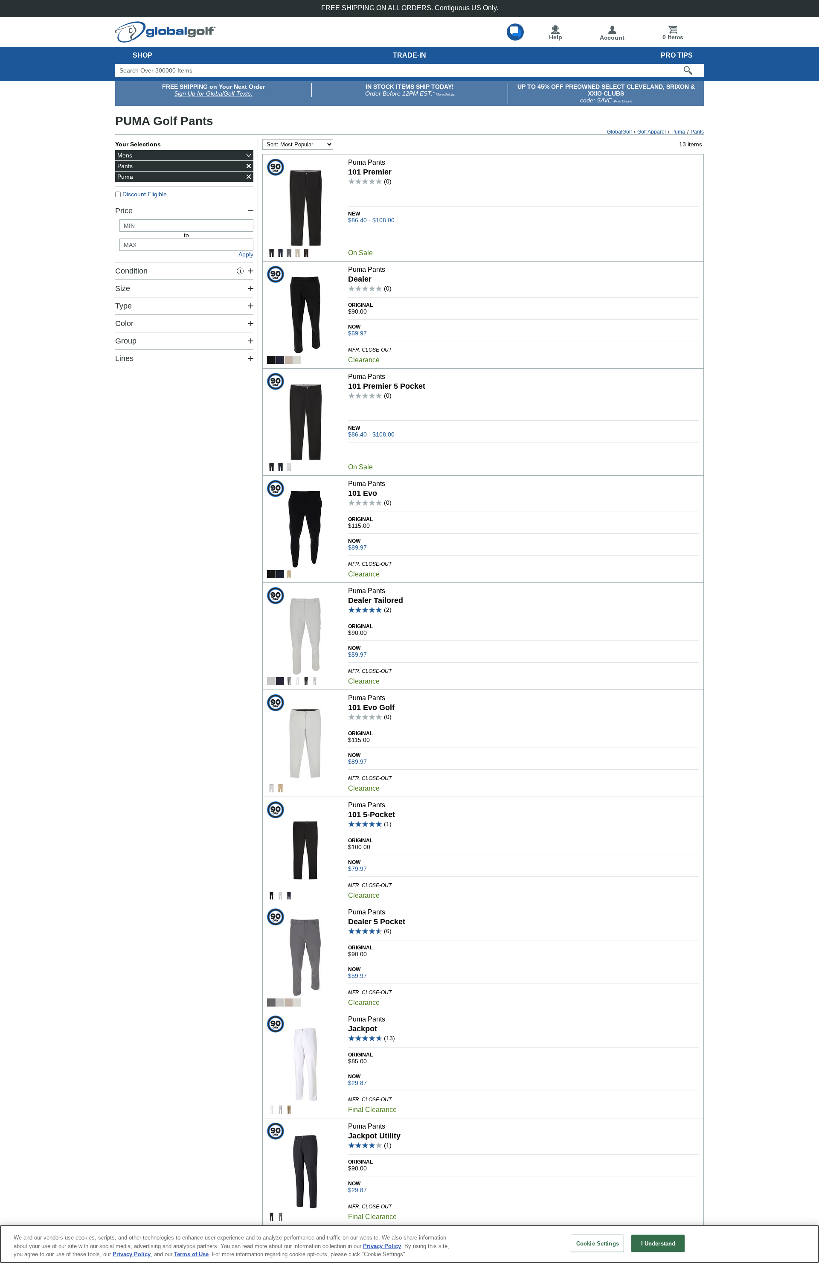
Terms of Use (191, 1254)
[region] (409, 1244)
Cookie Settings (597, 1243)
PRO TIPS (677, 55)
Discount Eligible (144, 194)
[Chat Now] (515, 32)
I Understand (658, 1243)
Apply (245, 254)
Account (612, 37)
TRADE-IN (409, 55)
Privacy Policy (382, 1246)
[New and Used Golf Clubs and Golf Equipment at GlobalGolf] (165, 39)
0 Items (672, 37)
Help (555, 37)
